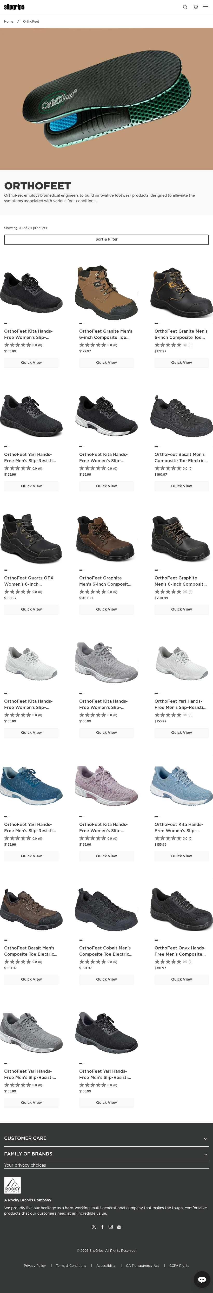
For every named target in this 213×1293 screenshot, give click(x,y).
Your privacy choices (25, 1165)
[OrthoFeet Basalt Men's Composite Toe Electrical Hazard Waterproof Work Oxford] (181, 416)
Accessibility (106, 1265)
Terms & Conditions (71, 1265)
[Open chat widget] (202, 1279)
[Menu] (206, 6)
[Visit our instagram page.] (111, 1229)
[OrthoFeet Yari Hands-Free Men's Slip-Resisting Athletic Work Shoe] (31, 416)
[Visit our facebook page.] (102, 1229)
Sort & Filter (107, 239)
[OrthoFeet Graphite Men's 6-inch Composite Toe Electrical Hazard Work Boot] (106, 539)
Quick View (31, 363)
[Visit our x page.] (94, 1229)
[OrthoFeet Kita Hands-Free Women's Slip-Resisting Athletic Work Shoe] (31, 293)
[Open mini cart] (195, 7)
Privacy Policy (35, 1265)
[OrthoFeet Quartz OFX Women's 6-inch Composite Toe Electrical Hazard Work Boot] (31, 539)
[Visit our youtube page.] (119, 1229)
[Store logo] (14, 7)
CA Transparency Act (142, 1265)
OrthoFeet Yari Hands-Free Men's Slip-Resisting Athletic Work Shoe (31, 461)
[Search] (185, 8)
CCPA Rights (179, 1265)
